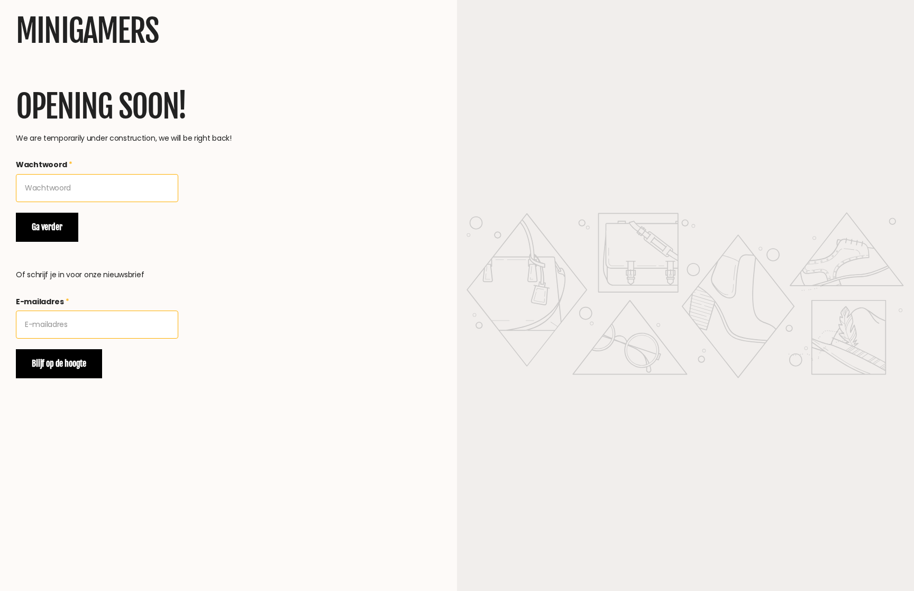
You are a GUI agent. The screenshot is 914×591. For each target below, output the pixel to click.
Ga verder (47, 227)
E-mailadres (42, 301)
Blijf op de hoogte (59, 363)
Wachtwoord (44, 164)
